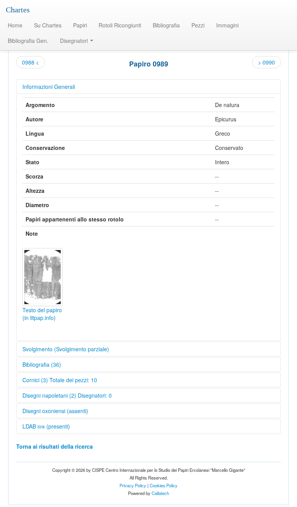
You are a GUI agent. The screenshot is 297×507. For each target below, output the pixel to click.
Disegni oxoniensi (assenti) (55, 411)
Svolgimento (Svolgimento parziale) (65, 349)
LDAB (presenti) (46, 426)
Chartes (18, 9)
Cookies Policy (164, 485)
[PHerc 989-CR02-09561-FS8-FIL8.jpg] (42, 277)
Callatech (160, 493)
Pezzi (198, 25)
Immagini (227, 25)
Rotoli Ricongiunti (120, 25)
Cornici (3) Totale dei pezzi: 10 (59, 380)
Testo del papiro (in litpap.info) (42, 314)
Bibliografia (166, 25)
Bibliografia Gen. (28, 40)
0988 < (30, 62)
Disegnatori (74, 40)
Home (15, 25)
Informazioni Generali (48, 86)
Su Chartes (47, 25)
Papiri (80, 25)
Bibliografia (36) (41, 364)
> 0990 (266, 62)
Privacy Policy (132, 485)
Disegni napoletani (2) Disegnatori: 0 (67, 395)
